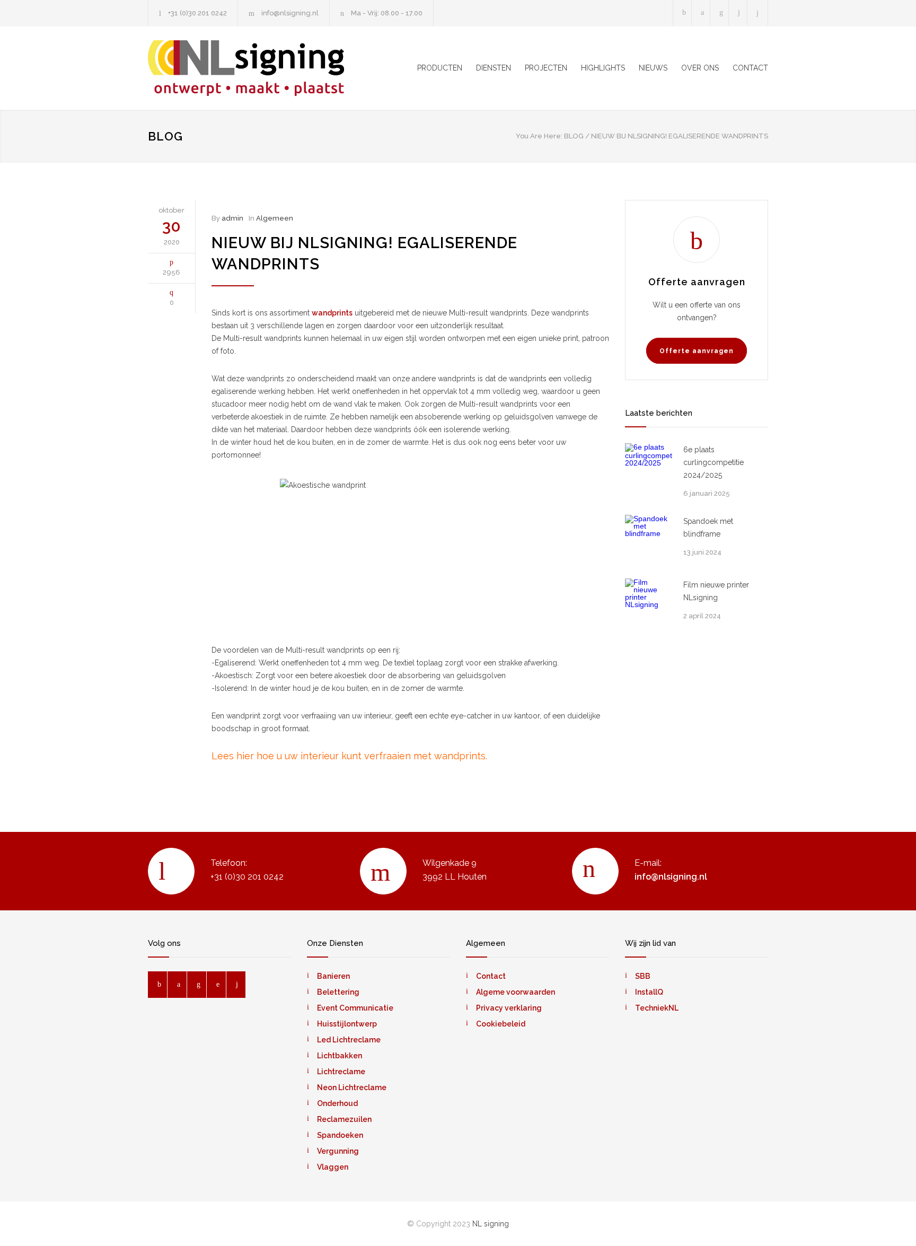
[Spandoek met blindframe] (649, 539)
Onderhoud (337, 1103)
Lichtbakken (339, 1055)
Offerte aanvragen (696, 351)
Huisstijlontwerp (347, 1024)
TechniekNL (657, 1008)
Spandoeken (340, 1135)
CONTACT (750, 68)
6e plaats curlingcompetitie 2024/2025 (713, 462)
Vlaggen (332, 1167)
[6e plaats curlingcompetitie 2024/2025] (649, 467)
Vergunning (338, 1151)
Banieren (333, 976)
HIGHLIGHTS (603, 68)
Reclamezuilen (344, 1119)
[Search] (757, 13)
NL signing (490, 1223)
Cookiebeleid (500, 1024)
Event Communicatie (355, 1008)
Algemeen (274, 218)
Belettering (338, 992)
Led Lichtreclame (349, 1040)
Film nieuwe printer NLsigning (716, 591)
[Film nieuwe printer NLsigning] (649, 602)
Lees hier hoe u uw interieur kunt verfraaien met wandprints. (349, 755)
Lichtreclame (341, 1071)
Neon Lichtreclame (351, 1087)
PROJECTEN (546, 68)
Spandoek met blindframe (708, 527)
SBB (642, 976)
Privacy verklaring (509, 1008)
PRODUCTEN (439, 68)
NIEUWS (653, 68)
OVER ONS (700, 68)
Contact (491, 976)
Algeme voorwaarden (515, 992)
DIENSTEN (493, 68)
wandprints (332, 313)
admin (232, 218)
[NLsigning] (246, 68)
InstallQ (649, 992)
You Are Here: (539, 136)
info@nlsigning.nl (290, 13)
